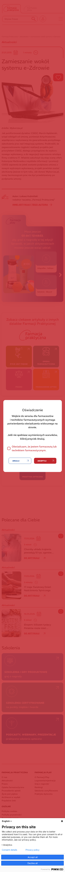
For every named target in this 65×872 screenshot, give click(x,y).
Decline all (32, 863)
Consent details (9, 850)
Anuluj (15, 461)
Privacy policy (32, 850)
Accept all (32, 857)
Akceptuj (41, 461)
